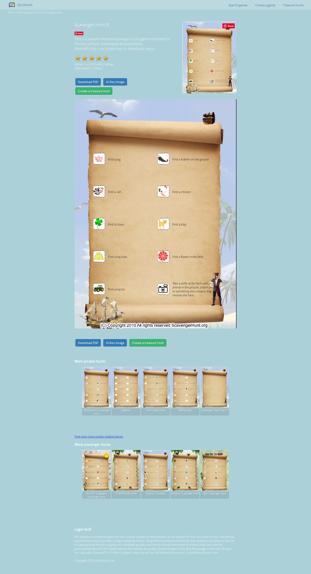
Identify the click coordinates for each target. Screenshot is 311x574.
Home (10, 12)
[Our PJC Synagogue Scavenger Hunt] (96, 471)
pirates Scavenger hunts (28, 12)
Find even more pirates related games (99, 436)
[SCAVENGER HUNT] (126, 471)
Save (231, 26)
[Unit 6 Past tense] (155, 387)
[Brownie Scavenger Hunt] (185, 471)
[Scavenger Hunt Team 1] (214, 387)
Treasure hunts (293, 5)
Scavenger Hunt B (53, 12)
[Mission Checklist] (155, 471)
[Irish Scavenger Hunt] (214, 471)
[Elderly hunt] (185, 387)
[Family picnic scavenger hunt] (96, 387)
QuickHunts (24, 5)
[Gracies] (126, 387)
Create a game (265, 5)
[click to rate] (78, 58)
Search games (237, 5)
